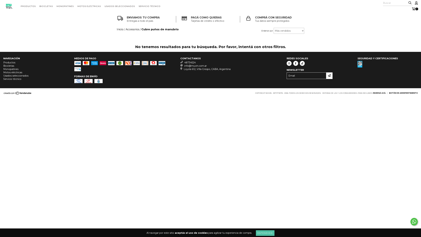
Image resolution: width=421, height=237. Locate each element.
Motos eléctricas (89, 6)
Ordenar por (267, 30)
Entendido (265, 233)
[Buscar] (410, 3)
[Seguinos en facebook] (295, 63)
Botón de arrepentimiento (403, 93)
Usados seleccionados (120, 6)
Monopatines (65, 6)
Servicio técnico (150, 6)
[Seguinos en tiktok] (302, 63)
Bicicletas (46, 6)
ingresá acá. (379, 93)
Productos (28, 6)
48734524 (190, 62)
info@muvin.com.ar (195, 65)
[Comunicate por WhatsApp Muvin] (414, 221)
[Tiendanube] (17, 94)
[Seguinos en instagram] (289, 63)
